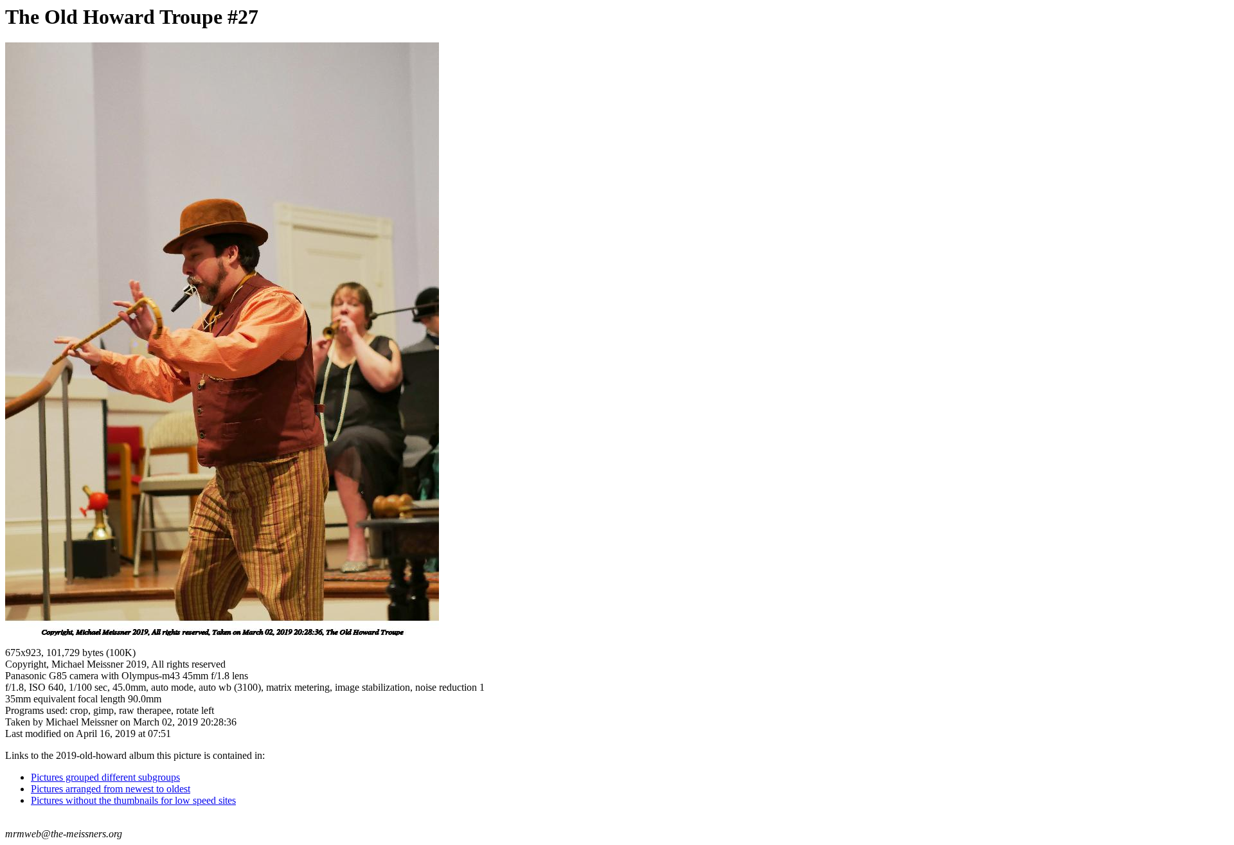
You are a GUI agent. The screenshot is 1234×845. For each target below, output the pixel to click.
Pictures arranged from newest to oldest (110, 788)
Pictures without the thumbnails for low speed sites (133, 800)
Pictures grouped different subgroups (105, 777)
